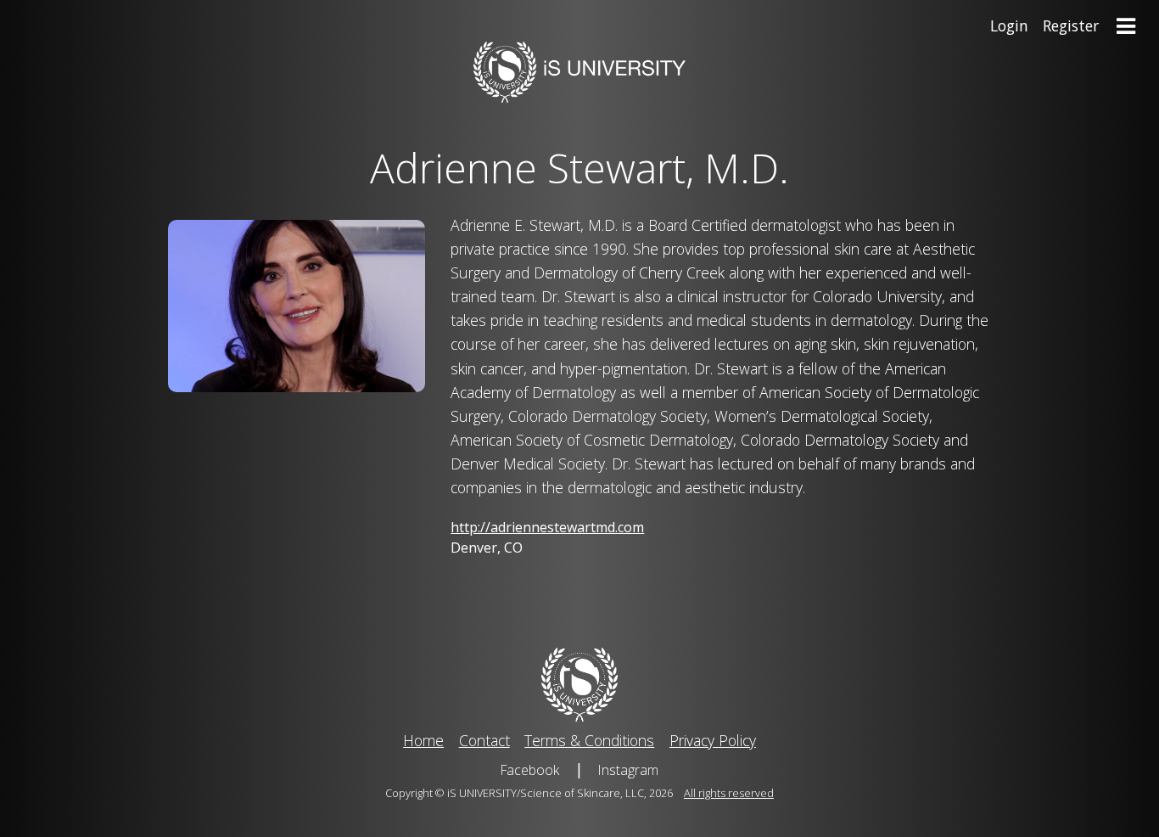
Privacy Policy (712, 740)
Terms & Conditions (589, 740)
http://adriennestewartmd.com (547, 527)
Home (423, 740)
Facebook (530, 770)
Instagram (628, 770)
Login (1009, 25)
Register (1071, 25)
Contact (484, 740)
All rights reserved (729, 792)
